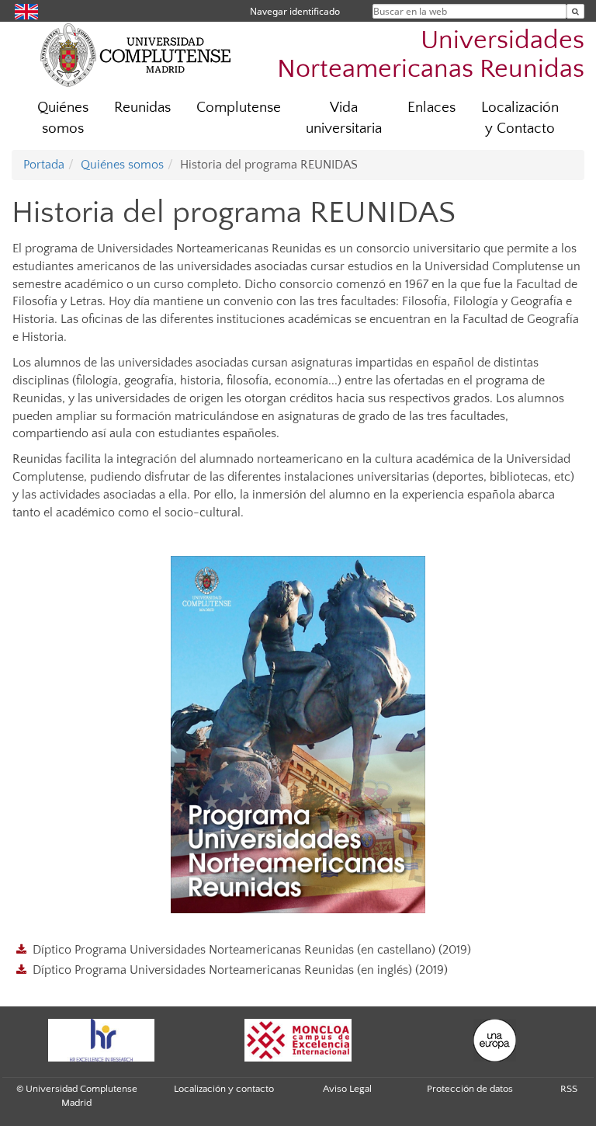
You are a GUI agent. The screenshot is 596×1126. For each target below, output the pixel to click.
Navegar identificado (295, 11)
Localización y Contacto (520, 118)
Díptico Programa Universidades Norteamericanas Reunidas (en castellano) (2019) (252, 950)
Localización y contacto (224, 1088)
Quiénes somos (62, 118)
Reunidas (142, 107)
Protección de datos (470, 1088)
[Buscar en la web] (575, 11)
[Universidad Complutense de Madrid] (136, 54)
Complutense (238, 107)
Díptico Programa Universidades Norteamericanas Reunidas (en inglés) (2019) (240, 970)
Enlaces (431, 107)
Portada (43, 165)
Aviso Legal (347, 1088)
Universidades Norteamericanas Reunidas (430, 55)
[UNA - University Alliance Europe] (495, 1040)
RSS (568, 1088)
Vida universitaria (344, 118)
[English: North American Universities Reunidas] (26, 10)
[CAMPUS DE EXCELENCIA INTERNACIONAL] (298, 1040)
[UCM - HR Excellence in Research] (101, 1040)
